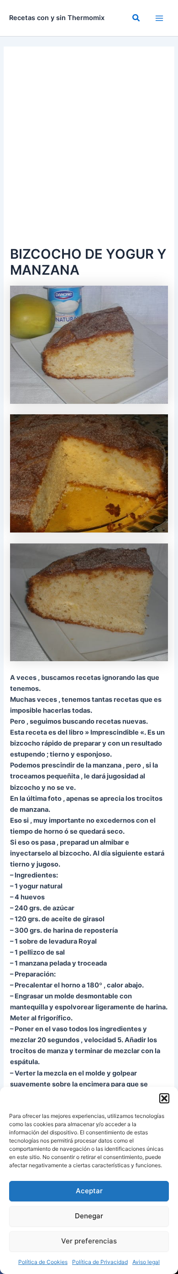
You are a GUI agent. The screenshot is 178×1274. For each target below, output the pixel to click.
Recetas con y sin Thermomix (57, 18)
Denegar (89, 1215)
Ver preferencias (89, 1241)
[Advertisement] (89, 150)
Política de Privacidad (100, 1261)
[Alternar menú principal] (159, 18)
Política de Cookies (43, 1261)
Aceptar (89, 1190)
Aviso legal (146, 1261)
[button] (164, 1098)
